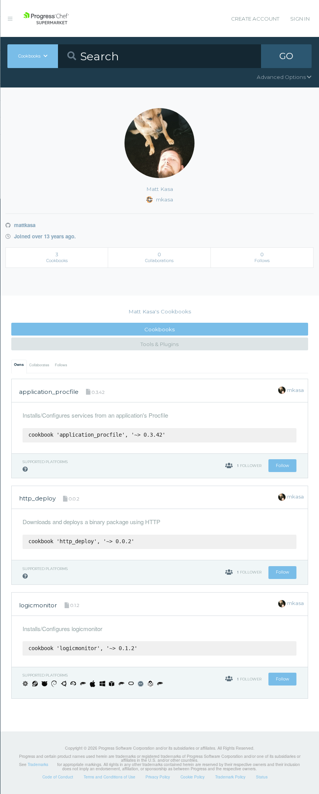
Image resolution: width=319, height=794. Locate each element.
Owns (19, 364)
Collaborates (39, 364)
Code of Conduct (57, 777)
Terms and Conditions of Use (109, 777)
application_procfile (49, 391)
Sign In (300, 19)
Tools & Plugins (159, 344)
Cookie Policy (193, 777)
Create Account (255, 19)
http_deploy (37, 498)
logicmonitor (38, 605)
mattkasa (23, 225)
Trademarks (38, 764)
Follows (61, 364)
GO (286, 56)
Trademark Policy (230, 777)
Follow (282, 465)
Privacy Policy (157, 777)
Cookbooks (159, 329)
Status (262, 777)
